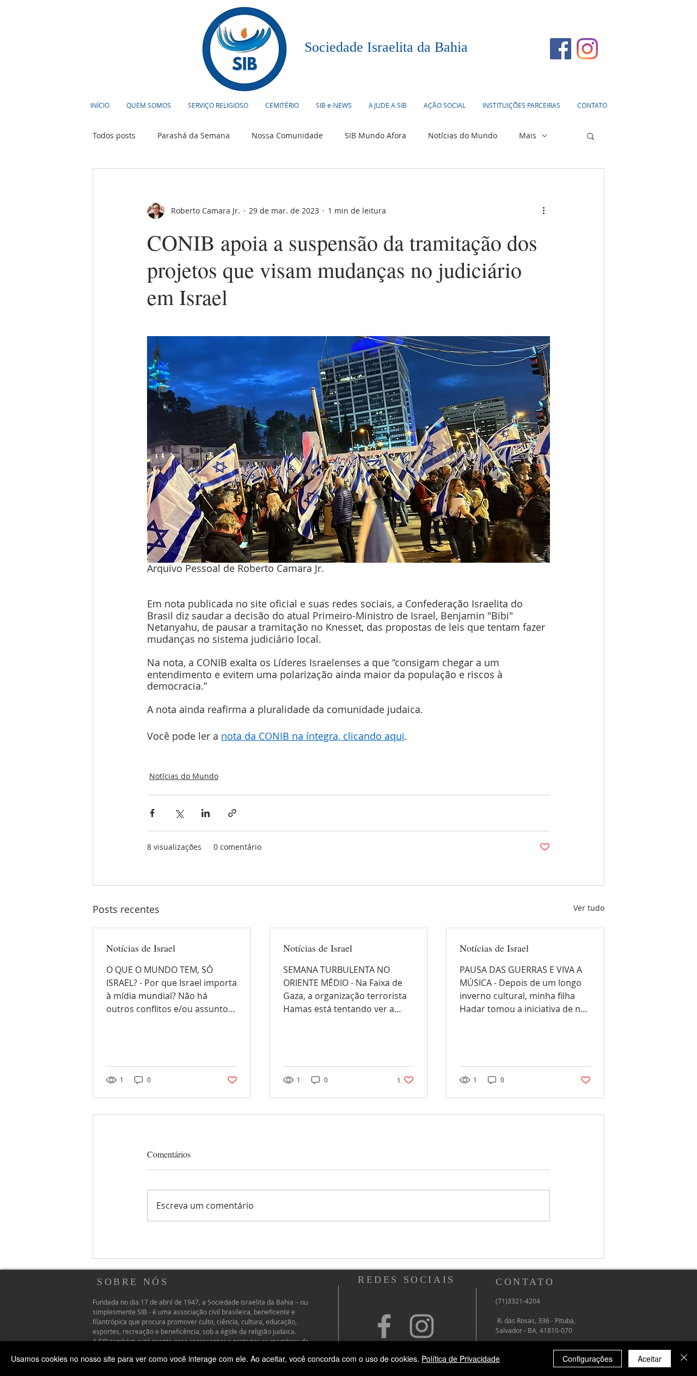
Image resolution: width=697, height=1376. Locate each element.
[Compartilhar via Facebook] (152, 813)
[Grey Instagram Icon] (422, 1326)
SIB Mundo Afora (375, 135)
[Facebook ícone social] (560, 48)
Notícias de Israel (140, 947)
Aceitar (650, 1358)
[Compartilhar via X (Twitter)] (179, 813)
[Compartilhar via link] (232, 813)
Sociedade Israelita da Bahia (386, 47)
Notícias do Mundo (462, 135)
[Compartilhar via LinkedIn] (205, 813)
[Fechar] (683, 1358)
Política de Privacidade (460, 1358)
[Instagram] (587, 48)
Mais (527, 135)
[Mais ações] (543, 210)
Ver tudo (588, 908)
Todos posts (114, 135)
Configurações (588, 1358)
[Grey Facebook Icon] (384, 1326)
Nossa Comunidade (287, 135)
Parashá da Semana (193, 135)
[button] (217, 105)
